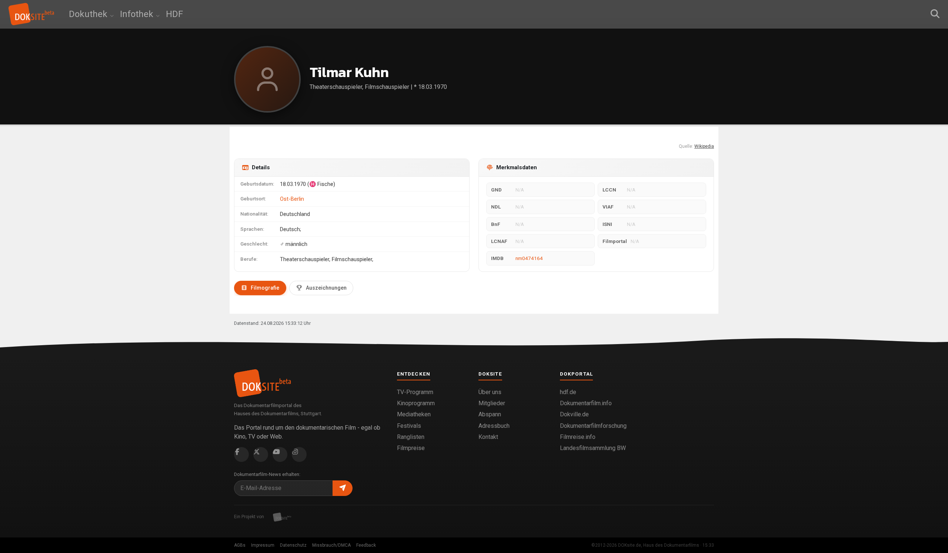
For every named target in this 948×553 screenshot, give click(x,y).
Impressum (262, 545)
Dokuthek (89, 14)
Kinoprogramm (416, 403)
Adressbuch (494, 425)
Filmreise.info (577, 436)
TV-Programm (415, 392)
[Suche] (935, 14)
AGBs (240, 545)
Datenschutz (293, 545)
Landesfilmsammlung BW (593, 448)
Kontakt (488, 436)
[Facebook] (241, 454)
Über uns (489, 392)
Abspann (489, 414)
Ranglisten (410, 436)
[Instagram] (299, 454)
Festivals (409, 425)
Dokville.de (574, 414)
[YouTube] (280, 454)
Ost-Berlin (292, 199)
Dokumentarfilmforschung (593, 425)
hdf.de (568, 392)
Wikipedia (704, 146)
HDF (174, 14)
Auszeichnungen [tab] (326, 288)
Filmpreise (411, 448)
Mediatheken (414, 414)
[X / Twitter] (260, 454)
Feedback (366, 545)
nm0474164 (529, 258)
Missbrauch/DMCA (331, 545)
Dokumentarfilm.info (586, 403)
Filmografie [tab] (265, 288)
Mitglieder (491, 403)
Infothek (138, 14)
